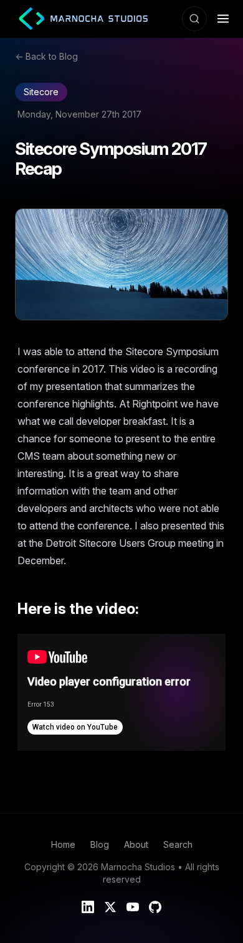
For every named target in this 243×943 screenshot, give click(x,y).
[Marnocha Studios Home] (78, 18)
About (136, 844)
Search (178, 844)
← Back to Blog (46, 56)
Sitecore (41, 91)
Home (63, 844)
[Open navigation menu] (223, 18)
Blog (99, 844)
